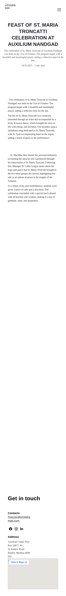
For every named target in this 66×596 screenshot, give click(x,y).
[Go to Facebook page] (10, 528)
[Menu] (59, 9)
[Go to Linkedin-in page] (21, 528)
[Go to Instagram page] (16, 528)
